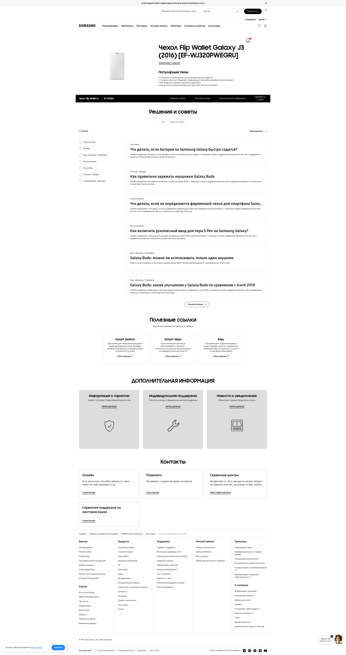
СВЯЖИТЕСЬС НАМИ (260, 98)
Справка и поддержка (166, 547)
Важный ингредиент (88, 623)
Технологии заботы (87, 619)
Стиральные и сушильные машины (133, 587)
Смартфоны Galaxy (126, 547)
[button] (197, 151)
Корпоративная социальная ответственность (247, 575)
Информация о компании (246, 591)
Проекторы (123, 569)
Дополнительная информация (232, 98)
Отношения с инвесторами (246, 609)
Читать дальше (123, 356)
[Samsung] (87, 26)
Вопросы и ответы (177, 122)
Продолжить (252, 11)
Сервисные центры (165, 561)
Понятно (58, 647)
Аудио (120, 574)
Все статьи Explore (87, 592)
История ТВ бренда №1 (89, 578)
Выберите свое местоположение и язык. (179, 11)
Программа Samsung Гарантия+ (92, 561)
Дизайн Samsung (242, 622)
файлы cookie (36, 647)
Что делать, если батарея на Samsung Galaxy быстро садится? (186, 78)
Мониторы (122, 596)
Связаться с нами (164, 578)
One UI (120, 609)
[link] (247, 40)
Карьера (238, 604)
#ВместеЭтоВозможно (89, 597)
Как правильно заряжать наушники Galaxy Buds (180, 83)
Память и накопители (127, 600)
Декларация (142, 650)
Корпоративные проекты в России (249, 626)
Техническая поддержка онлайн (170, 583)
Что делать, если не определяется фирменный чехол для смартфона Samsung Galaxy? (197, 80)
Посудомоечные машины (129, 583)
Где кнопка (83, 601)
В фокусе (83, 614)
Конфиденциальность (126, 650)
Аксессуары (123, 605)
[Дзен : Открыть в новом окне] (260, 650)
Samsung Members (204, 552)
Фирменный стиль (242, 600)
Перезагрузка (85, 606)
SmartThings (84, 556)
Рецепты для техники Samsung (92, 574)
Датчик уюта (84, 610)
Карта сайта (154, 650)
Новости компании (243, 613)
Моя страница (202, 556)
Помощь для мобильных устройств (172, 556)
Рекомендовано (86, 547)
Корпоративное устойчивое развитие (251, 568)
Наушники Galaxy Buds (127, 561)
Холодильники (124, 578)
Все (163, 122)
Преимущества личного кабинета (210, 561)
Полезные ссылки (202, 98)
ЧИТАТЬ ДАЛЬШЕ (109, 406)
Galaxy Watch (123, 556)
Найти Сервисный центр (220, 492)
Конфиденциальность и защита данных (248, 553)
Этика (237, 618)
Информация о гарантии (169, 63)
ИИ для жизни (85, 552)
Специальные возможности (246, 559)
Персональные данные (106, 650)
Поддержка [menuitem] (250, 19)
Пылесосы (122, 591)
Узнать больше (88, 492)
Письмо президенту (165, 587)
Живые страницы (86, 565)
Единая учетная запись (205, 547)
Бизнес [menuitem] (262, 19)
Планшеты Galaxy (125, 552)
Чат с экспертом (164, 574)
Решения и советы (178, 98)
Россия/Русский (85, 650)
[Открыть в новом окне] (244, 650)
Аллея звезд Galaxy (87, 569)
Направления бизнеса (244, 596)
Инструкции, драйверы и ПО (169, 552)
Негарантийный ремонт (167, 569)
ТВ (119, 565)
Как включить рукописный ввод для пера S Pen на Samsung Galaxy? (189, 85)
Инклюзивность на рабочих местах (250, 563)
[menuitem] (110, 26)
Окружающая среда (243, 547)
